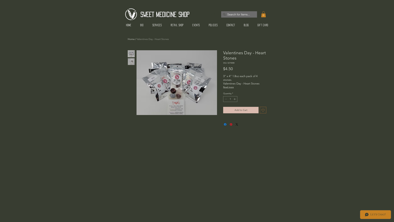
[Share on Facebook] (225, 124)
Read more (228, 87)
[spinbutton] (230, 99)
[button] (263, 14)
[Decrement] (225, 99)
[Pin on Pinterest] (231, 124)
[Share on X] (237, 124)
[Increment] (235, 99)
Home (131, 39)
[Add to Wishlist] (263, 110)
